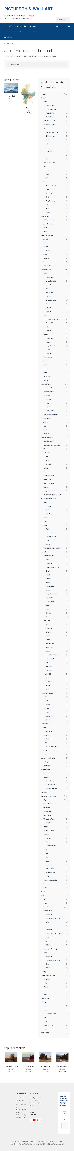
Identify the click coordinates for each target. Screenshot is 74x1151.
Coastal (48, 571)
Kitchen (45, 777)
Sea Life (45, 182)
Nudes (48, 712)
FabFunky (44, 552)
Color (45, 926)
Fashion (48, 579)
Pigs (47, 144)
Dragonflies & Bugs (49, 124)
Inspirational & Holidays (48, 758)
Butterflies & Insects (52, 567)
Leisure (45, 517)
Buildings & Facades (49, 220)
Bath (44, 773)
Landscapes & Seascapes (51, 414)
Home (8, 44)
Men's (48, 701)
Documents (49, 739)
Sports (45, 373)
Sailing (48, 544)
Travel (45, 995)
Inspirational (47, 258)
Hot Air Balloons (51, 586)
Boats (45, 983)
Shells (48, 197)
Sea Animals (49, 193)
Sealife (48, 685)
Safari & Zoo (47, 178)
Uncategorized (45, 998)
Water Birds (49, 117)
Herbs (48, 342)
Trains (45, 991)
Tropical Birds (50, 113)
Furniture (46, 468)
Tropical (48, 285)
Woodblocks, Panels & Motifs (52, 495)
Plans (45, 231)
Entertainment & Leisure (48, 498)
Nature (43, 891)
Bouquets (49, 296)
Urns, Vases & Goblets (50, 491)
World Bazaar (45, 1033)
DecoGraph (44, 422)
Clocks (45, 449)
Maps (45, 743)
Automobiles (47, 979)
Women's (48, 704)
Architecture (45, 216)
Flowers (45, 254)
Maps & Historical (46, 823)
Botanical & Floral (46, 269)
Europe (48, 865)
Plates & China (47, 479)
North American (50, 869)
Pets (44, 166)
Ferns (45, 273)
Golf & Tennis (50, 533)
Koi (47, 155)
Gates (45, 228)
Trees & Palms (47, 357)
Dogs (47, 174)
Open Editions (24, 32)
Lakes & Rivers (47, 811)
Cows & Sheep (50, 136)
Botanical (46, 243)
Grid (44, 426)
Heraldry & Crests (48, 475)
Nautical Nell (47, 674)
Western (43, 1002)
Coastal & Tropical (46, 388)
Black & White (47, 911)
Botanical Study (51, 277)
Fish (44, 147)
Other (48, 304)
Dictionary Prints (48, 556)
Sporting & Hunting (49, 201)
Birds (45, 102)
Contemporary (45, 418)
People (48, 605)
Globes (45, 727)
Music (45, 521)
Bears (45, 1006)
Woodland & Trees (48, 819)
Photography (36, 32)
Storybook (46, 376)
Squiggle (46, 434)
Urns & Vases (47, 266)
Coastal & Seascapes (49, 804)
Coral (47, 189)
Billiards (48, 506)
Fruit (44, 315)
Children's (44, 361)
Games (45, 502)
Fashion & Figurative (47, 693)
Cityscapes (46, 800)
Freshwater (49, 151)
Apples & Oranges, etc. (53, 319)
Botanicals (46, 395)
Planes (45, 987)
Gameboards (49, 514)
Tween (45, 380)
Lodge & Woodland (51, 109)
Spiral (45, 430)
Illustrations (49, 647)
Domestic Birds (50, 105)
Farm (44, 128)
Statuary (48, 250)
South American (50, 872)
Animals (45, 239)
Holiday (48, 582)
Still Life (48, 308)
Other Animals (50, 601)
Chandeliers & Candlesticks (51, 445)
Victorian (48, 720)
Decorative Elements (47, 437)
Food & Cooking (50, 785)
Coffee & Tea (50, 781)
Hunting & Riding (51, 537)
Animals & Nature (46, 98)
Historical (46, 735)
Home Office (44, 724)
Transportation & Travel (48, 975)
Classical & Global (46, 384)
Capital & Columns (48, 224)
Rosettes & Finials (48, 483)
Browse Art (7, 26)
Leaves (45, 334)
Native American (51, 846)
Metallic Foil (8, 37)
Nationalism (49, 598)
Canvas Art (32, 26)
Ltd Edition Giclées (10, 32)
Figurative (46, 247)
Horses (48, 140)
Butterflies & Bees (49, 121)
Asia (47, 857)
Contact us (19, 1098)
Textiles (45, 262)
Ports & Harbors (48, 815)
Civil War (48, 838)
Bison (45, 1017)
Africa (47, 853)
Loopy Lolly (46, 620)
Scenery (48, 682)
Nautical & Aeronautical (50, 746)
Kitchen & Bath (45, 769)
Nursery (45, 369)
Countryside (47, 807)
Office (45, 750)
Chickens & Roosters (52, 132)
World (47, 876)
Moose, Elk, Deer (48, 1025)
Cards (47, 510)
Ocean (48, 159)
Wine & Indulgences (52, 788)
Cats (47, 170)
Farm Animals (50, 575)
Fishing (48, 208)
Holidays (46, 762)
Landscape (44, 792)
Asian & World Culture (47, 235)
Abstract (43, 94)
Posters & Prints (20, 26)
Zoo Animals (49, 617)
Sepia (45, 952)
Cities (47, 861)
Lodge (48, 590)
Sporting (43, 972)
